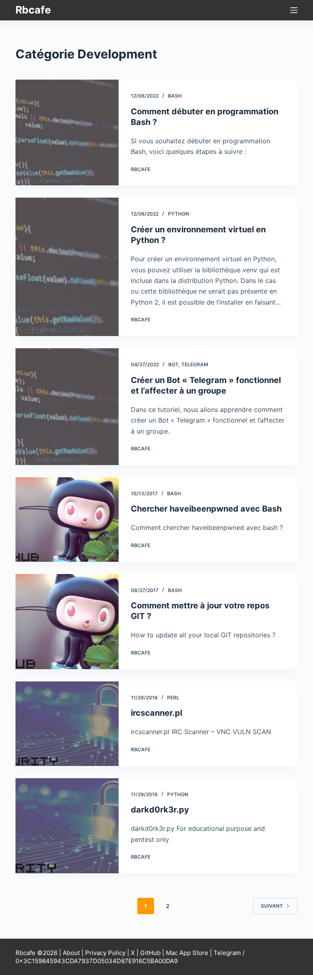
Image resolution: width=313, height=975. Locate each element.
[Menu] (294, 10)
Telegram (194, 364)
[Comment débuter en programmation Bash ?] (66, 132)
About (71, 953)
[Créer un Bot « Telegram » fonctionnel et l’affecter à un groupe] (66, 406)
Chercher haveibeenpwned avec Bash (206, 509)
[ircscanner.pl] (66, 723)
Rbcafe (33, 10)
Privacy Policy (105, 953)
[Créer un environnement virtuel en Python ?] (66, 267)
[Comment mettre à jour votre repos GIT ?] (66, 621)
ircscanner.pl (156, 713)
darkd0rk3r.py (160, 810)
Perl (173, 698)
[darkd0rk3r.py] (66, 825)
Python (178, 214)
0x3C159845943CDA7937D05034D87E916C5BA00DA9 (96, 961)
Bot (173, 364)
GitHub (150, 953)
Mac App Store (187, 953)
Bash (175, 96)
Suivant (272, 906)
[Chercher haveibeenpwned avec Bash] (66, 519)
